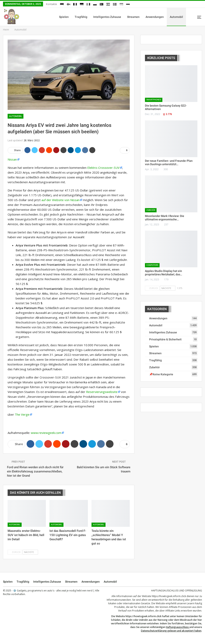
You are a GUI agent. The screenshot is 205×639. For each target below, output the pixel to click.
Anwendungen (155, 16)
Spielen (64, 16)
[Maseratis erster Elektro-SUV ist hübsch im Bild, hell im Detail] (27, 513)
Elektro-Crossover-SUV (103, 168)
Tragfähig (81, 16)
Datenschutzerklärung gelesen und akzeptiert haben (171, 630)
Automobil (176, 16)
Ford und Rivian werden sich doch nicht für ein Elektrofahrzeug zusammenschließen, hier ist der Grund (35, 471)
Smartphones (153, 100)
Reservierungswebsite (102, 392)
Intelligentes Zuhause (107, 16)
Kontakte (51, 4)
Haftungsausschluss (177, 627)
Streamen (133, 16)
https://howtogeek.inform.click (169, 596)
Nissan (12, 159)
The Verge (22, 414)
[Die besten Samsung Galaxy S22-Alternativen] (171, 83)
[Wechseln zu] (62, 3)
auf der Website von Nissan (60, 200)
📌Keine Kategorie (161, 374)
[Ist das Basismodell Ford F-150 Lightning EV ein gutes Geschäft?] (68, 513)
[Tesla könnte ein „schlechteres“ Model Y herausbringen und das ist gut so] (110, 513)
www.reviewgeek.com (46, 433)
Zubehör (150, 210)
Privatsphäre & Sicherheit (165, 339)
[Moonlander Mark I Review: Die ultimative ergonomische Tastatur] (171, 193)
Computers (152, 265)
